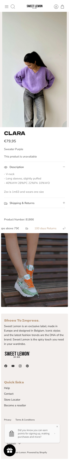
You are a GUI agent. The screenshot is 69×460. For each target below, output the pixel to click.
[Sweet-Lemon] (34, 7)
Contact (8, 394)
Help (7, 388)
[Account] (54, 7)
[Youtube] (13, 366)
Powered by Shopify (37, 452)
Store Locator (12, 399)
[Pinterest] (27, 366)
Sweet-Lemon (19, 452)
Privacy (7, 419)
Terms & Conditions (25, 419)
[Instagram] (20, 366)
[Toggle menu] (7, 7)
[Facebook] (5, 366)
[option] (34, 69)
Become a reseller (15, 405)
